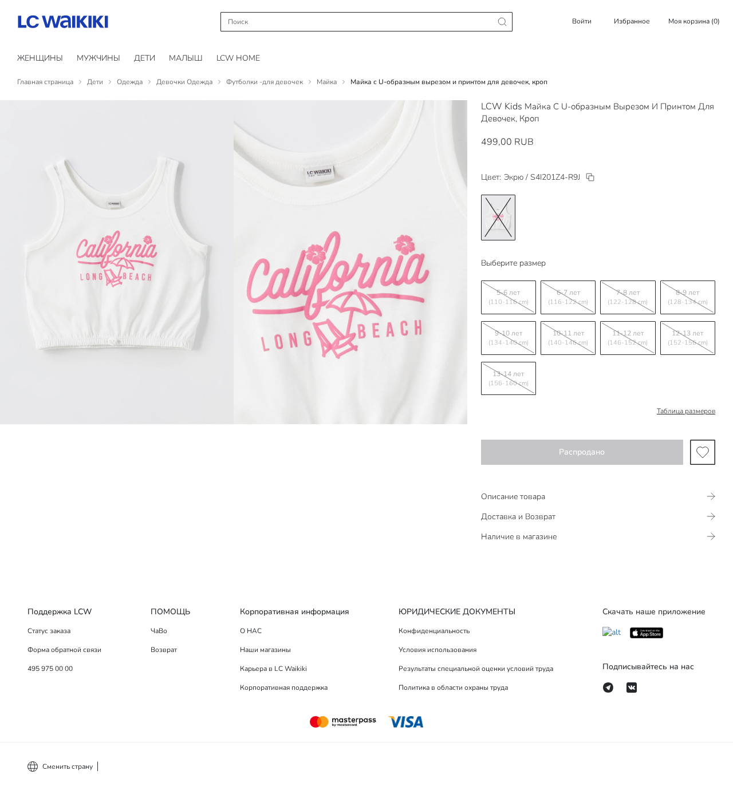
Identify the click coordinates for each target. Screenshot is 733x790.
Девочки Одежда (184, 81)
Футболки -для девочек (264, 81)
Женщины (40, 58)
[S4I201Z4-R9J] (590, 177)
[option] (498, 217)
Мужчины (98, 58)
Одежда (130, 81)
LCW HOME (238, 58)
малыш (186, 58)
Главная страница (45, 81)
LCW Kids (501, 106)
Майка (327, 81)
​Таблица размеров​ (686, 411)
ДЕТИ (144, 58)
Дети (95, 81)
